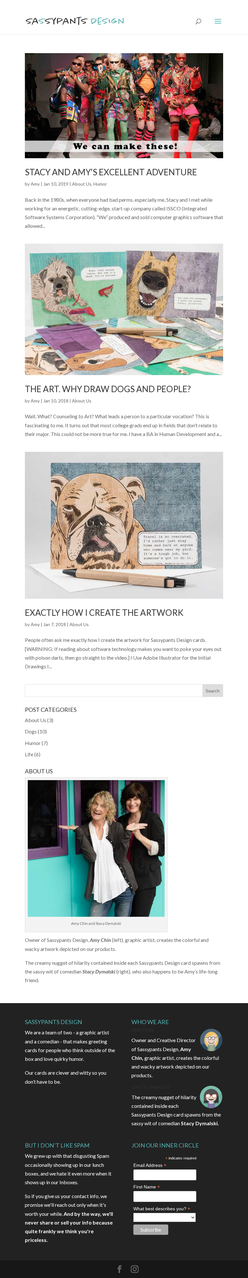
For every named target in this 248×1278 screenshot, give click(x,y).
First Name (146, 1187)
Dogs (31, 731)
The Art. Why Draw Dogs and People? (108, 389)
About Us (81, 184)
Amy (35, 184)
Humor (100, 184)
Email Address (149, 1165)
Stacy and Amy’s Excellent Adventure (111, 172)
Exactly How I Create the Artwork (104, 612)
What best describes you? (161, 1209)
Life (29, 754)
